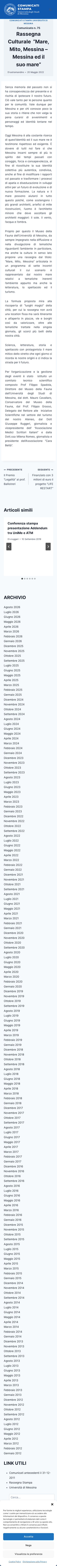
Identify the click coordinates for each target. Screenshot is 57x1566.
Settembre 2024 (14, 714)
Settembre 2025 (14, 660)
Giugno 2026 (12, 616)
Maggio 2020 (12, 967)
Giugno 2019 (12, 1020)
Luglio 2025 (11, 665)
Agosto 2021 (12, 894)
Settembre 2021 (14, 889)
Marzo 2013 (11, 1385)
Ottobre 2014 (12, 1292)
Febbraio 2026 (13, 636)
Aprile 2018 (11, 1088)
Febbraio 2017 (13, 1156)
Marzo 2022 (11, 860)
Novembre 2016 (14, 1171)
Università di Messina (23, 1487)
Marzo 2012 (11, 1443)
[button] (52, 1504)
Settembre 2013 (14, 1356)
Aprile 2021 (11, 913)
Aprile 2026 (11, 626)
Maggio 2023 (12, 792)
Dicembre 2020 (13, 933)
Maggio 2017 (12, 1142)
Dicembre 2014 (13, 1283)
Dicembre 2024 (13, 699)
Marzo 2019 (11, 1035)
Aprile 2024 (11, 738)
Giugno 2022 (12, 845)
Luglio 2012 (11, 1424)
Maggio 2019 (12, 1025)
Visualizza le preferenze (28, 1554)
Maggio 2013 (12, 1375)
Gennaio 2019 (13, 1044)
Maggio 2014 (12, 1317)
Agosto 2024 (12, 719)
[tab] (22, 578)
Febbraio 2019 (13, 1040)
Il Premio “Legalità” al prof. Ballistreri (14, 476)
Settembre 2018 (14, 1064)
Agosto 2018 (12, 1069)
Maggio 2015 (12, 1258)
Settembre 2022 (14, 831)
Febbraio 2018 (13, 1098)
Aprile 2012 (11, 1438)
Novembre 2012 (14, 1404)
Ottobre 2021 (12, 884)
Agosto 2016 (12, 1185)
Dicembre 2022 (13, 816)
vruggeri (14, 539)
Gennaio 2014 (13, 1336)
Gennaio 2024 (13, 753)
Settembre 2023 (14, 772)
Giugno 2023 (12, 787)
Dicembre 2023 (13, 758)
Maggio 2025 (12, 675)
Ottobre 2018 (12, 1059)
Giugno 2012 (12, 1429)
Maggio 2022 (12, 850)
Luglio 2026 (11, 612)
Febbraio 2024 (13, 748)
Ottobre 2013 (12, 1351)
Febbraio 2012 (13, 1448)
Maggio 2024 (12, 733)
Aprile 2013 (11, 1380)
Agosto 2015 (12, 1244)
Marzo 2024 (11, 743)
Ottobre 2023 (12, 767)
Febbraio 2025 (13, 689)
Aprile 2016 (11, 1205)
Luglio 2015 (11, 1249)
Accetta (28, 1536)
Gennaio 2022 (13, 869)
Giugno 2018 (12, 1078)
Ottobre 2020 (12, 942)
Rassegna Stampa (20, 1482)
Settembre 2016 (14, 1180)
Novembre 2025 (14, 651)
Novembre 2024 (14, 704)
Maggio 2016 (12, 1200)
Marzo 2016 (11, 1210)
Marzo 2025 (11, 685)
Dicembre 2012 (13, 1399)
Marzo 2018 (11, 1093)
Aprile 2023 (11, 796)
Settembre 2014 (14, 1297)
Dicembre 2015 (13, 1224)
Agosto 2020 (12, 952)
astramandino (17, 72)
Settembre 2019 (14, 1005)
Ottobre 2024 (12, 709)
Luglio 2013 (11, 1365)
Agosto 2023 (12, 777)
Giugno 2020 (12, 962)
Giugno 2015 (12, 1253)
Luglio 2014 (11, 1307)
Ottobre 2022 (12, 826)
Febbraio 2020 (13, 981)
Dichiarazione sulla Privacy (35, 1561)
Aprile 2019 (11, 1030)
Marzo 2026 (11, 631)
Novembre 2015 (14, 1229)
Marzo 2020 (11, 976)
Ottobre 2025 (12, 655)
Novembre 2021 (14, 879)
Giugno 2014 (12, 1312)
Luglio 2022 (11, 840)
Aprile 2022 (11, 855)
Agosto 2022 (12, 835)
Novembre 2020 (14, 937)
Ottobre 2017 (12, 1117)
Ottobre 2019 (12, 1001)
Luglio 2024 (11, 724)
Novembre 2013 (14, 1346)
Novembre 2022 (14, 821)
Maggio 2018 (12, 1083)
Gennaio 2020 (13, 986)
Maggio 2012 (12, 1433)
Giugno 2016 (12, 1195)
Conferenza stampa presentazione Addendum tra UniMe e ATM (27, 528)
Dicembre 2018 (13, 1049)
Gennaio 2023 (13, 811)
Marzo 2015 (11, 1268)
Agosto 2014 (12, 1302)
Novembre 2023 (14, 762)
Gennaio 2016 (13, 1219)
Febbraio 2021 (13, 923)
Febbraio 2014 (13, 1331)
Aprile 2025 (11, 680)
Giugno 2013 (12, 1370)
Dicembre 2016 (13, 1166)
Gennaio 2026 (13, 641)
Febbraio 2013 (13, 1390)
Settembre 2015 (14, 1239)
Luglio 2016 (11, 1190)
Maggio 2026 (12, 621)
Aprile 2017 (11, 1146)
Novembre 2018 (14, 1054)
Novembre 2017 (14, 1112)
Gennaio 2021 (12, 928)
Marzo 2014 (11, 1326)
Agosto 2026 (12, 607)
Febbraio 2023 (13, 806)
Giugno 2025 (12, 670)
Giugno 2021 (12, 903)
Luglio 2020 (11, 957)
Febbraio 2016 (13, 1214)
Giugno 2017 (12, 1137)
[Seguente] (48, 546)
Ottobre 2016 (12, 1176)
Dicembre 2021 (13, 874)
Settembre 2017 (14, 1122)
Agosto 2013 (12, 1360)
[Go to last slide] (8, 546)
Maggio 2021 (12, 908)
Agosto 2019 (12, 1010)
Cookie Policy (15, 1561)
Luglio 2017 (11, 1132)
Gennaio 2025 (13, 694)
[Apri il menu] (50, 9)
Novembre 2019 (14, 996)
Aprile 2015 (11, 1263)
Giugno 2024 (12, 728)
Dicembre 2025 (13, 646)
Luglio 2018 (11, 1074)
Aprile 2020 (11, 971)
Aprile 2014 (11, 1322)
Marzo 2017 (11, 1151)
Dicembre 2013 (13, 1341)
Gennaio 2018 (12, 1103)
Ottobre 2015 (12, 1234)
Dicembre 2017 (13, 1108)
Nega (28, 1545)
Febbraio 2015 (13, 1273)
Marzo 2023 (11, 801)
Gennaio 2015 (12, 1278)
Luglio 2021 (11, 899)
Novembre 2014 (14, 1287)
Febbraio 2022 (13, 865)
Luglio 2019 (11, 1015)
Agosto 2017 (12, 1127)
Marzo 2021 (11, 918)
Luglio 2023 (11, 782)
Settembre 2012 (14, 1414)
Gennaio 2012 (12, 1453)
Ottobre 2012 (12, 1409)
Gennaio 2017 (12, 1161)
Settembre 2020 (14, 947)
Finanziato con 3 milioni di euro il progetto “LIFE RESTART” (42, 479)
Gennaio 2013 (13, 1394)
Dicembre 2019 (13, 991)
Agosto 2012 (12, 1419)
